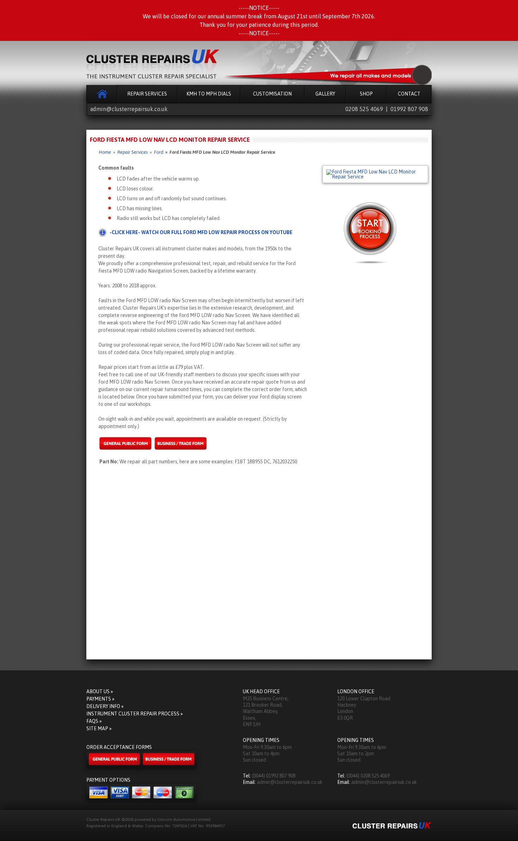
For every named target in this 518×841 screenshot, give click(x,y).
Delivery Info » (105, 706)
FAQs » (94, 721)
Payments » (100, 699)
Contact (409, 94)
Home (101, 94)
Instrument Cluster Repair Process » (134, 714)
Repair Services (147, 94)
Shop (366, 94)
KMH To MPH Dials (208, 94)
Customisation (272, 94)
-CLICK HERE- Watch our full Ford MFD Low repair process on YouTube (201, 232)
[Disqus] (259, 563)
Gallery (325, 94)
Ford (158, 152)
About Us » (99, 691)
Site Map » (99, 728)
